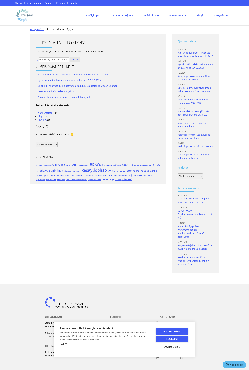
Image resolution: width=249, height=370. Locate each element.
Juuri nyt (42, 119)
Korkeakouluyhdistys (67, 3)
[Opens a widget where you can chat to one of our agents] (234, 365)
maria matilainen (117, 176)
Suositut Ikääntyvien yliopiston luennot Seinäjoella (64, 97)
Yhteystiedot (221, 15)
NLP (135, 176)
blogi (72, 164)
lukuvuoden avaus (89, 176)
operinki (139, 176)
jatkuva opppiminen (72, 171)
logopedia (79, 176)
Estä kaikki (172, 339)
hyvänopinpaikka (136, 165)
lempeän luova (54, 176)
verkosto (118, 180)
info (37, 171)
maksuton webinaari (103, 176)
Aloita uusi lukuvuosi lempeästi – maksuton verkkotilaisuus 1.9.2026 (73, 74)
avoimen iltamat (43, 165)
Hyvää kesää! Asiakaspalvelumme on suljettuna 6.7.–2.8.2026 (69, 80)
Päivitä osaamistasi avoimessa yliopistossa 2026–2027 (194, 101)
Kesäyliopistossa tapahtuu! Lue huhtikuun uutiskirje (194, 156)
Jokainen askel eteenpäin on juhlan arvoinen (192, 125)
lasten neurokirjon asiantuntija (141, 171)
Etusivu (19, 3)
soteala (84, 180)
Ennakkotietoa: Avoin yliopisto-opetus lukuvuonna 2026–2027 (194, 113)
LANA (110, 171)
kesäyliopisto (94, 170)
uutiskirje (107, 179)
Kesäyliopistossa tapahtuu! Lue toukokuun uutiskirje (194, 136)
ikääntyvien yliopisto (151, 165)
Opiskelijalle (151, 15)
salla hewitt (77, 180)
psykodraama (40, 180)
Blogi (200, 15)
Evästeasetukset (172, 347)
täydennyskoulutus (94, 180)
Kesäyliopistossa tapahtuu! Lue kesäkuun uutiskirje (194, 78)
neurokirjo (128, 175)
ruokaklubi (69, 180)
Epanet (48, 3)
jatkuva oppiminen (51, 171)
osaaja (153, 176)
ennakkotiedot (82, 165)
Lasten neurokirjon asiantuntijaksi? (56, 91)
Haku (75, 59)
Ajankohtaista (177, 15)
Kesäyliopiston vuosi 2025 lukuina (195, 146)
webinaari (126, 179)
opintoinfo (146, 176)
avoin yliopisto (59, 164)
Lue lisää (63, 344)
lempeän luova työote (67, 176)
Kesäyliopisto (34, 3)
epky (94, 164)
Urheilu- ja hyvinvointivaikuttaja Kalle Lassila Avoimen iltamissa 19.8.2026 (194, 90)
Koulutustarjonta (123, 15)
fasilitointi (125, 165)
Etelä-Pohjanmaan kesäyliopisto (110, 165)
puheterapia (60, 180)
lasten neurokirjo (119, 171)
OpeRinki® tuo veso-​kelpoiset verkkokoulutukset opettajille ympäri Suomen (77, 86)
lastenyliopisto (42, 175)
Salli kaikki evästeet (172, 332)
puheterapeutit (50, 180)
